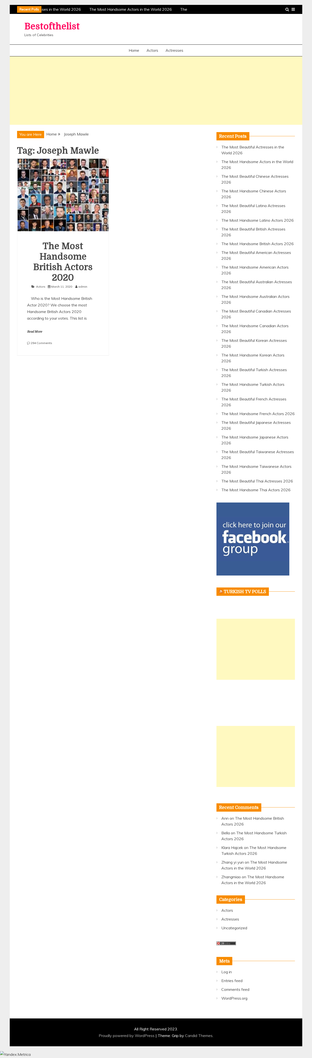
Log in (226, 971)
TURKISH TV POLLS (245, 591)
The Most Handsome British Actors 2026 (257, 243)
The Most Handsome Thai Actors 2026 (256, 489)
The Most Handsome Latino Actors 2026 (257, 220)
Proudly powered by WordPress (127, 1035)
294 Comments (41, 343)
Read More (34, 331)
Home (134, 50)
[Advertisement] (156, 90)
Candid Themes (199, 1035)
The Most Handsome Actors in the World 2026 (128, 9)
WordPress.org (234, 998)
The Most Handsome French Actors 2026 (258, 413)
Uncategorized (234, 927)
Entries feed (232, 980)
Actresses (174, 50)
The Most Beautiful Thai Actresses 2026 (257, 481)
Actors (152, 50)
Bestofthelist (52, 26)
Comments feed (235, 989)
